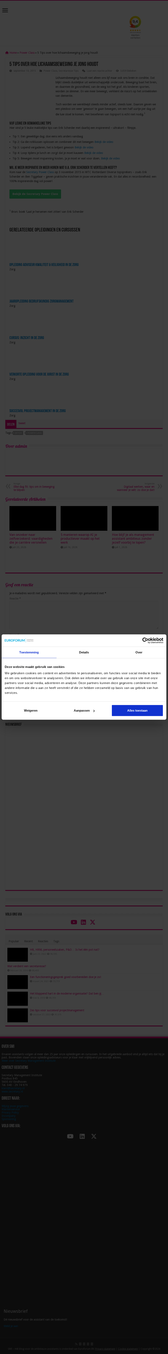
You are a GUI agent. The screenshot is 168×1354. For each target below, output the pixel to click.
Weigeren (30, 710)
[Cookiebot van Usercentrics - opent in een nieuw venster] (145, 640)
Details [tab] (84, 652)
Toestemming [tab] (29, 652)
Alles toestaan (137, 710)
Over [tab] (138, 652)
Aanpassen (82, 710)
